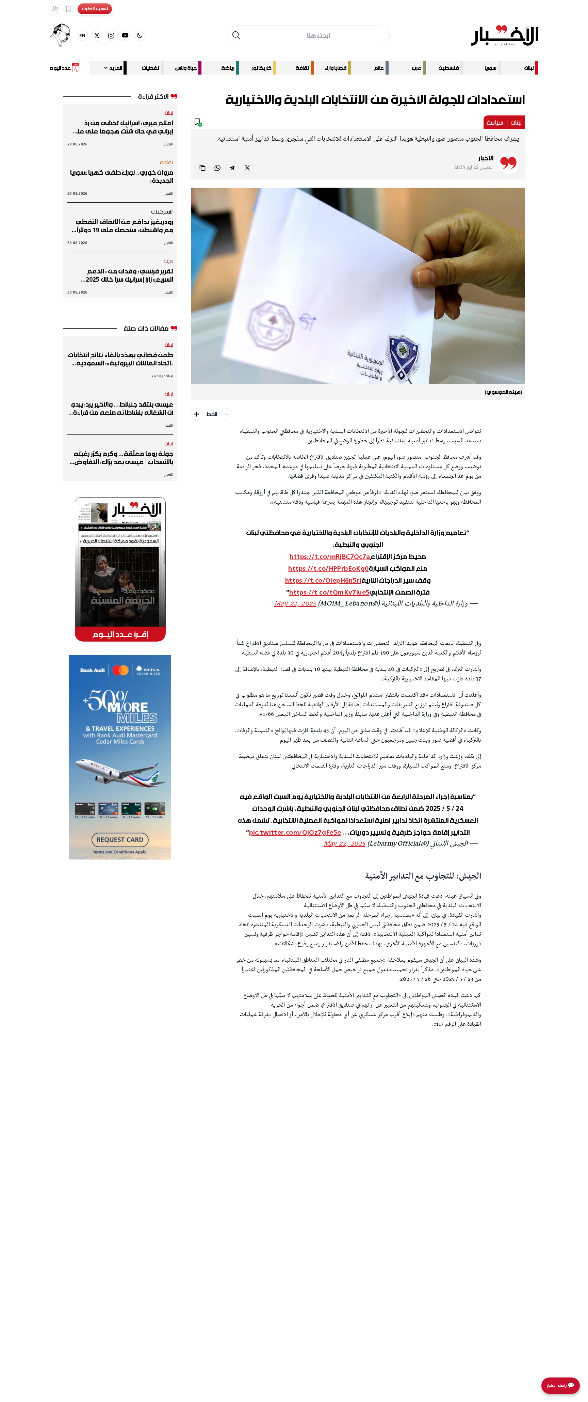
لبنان (529, 68)
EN (82, 35)
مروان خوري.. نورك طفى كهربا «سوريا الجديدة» (121, 176)
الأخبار (485, 158)
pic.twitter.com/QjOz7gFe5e (295, 832)
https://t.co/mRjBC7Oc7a (330, 556)
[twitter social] (96, 35)
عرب (416, 68)
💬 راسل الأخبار (560, 1385)
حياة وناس (186, 68)
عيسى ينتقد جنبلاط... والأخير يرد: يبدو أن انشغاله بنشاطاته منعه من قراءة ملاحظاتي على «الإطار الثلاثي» (122, 408)
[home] (504, 35)
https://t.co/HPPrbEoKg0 (328, 568)
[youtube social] (125, 35)
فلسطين (449, 68)
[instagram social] (110, 35)
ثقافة (302, 68)
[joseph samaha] (63, 35)
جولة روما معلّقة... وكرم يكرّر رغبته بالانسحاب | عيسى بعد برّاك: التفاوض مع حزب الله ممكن (123, 458)
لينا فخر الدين (162, 375)
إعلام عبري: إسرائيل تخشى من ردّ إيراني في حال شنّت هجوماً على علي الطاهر (122, 127)
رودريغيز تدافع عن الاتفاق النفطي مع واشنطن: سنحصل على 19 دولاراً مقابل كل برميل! (124, 226)
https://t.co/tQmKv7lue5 (329, 592)
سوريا (490, 68)
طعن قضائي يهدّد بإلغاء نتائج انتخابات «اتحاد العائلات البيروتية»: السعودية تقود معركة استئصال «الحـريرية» (120, 359)
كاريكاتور (262, 68)
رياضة (227, 68)
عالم (379, 68)
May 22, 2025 (295, 604)
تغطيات (150, 68)
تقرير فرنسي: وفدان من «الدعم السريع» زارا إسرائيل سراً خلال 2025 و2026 (129, 275)
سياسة (495, 122)
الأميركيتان (162, 211)
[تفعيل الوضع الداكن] (139, 35)
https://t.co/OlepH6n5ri (323, 580)
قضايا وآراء (335, 68)
